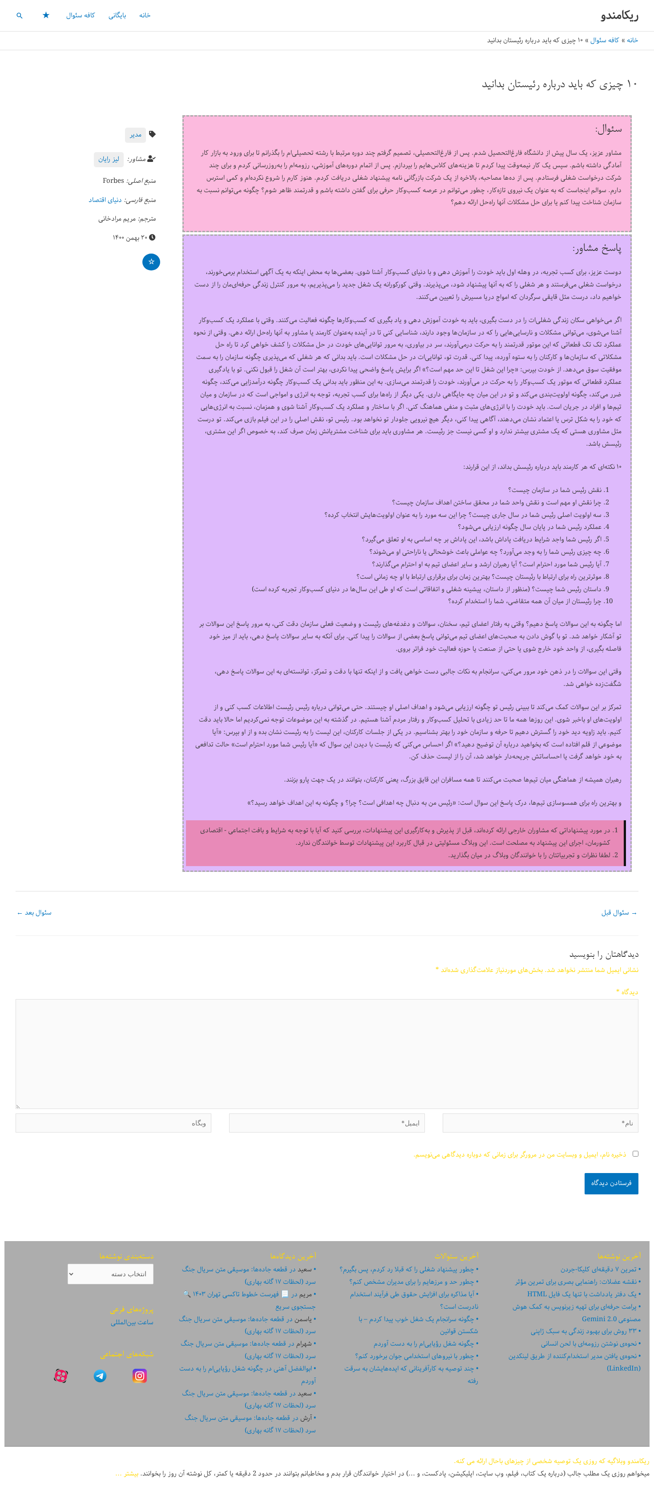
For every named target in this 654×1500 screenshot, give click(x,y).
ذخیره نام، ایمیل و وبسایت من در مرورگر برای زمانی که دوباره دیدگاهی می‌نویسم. (519, 1155)
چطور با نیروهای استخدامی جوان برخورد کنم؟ (414, 1356)
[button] (20, 16)
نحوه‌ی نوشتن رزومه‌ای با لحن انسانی (589, 1344)
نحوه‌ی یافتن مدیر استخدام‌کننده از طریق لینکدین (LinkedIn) (575, 1363)
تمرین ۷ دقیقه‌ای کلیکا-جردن (599, 1269)
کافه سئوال (80, 15)
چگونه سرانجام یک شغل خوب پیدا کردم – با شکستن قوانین (418, 1326)
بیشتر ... (126, 1474)
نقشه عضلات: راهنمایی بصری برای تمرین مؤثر (576, 1282)
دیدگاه (627, 992)
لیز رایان (108, 159)
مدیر (135, 135)
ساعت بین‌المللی (132, 1322)
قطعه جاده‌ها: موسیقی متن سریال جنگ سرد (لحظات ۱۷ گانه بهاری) (249, 1276)
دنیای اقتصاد (105, 200)
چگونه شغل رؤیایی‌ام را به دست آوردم (424, 1344)
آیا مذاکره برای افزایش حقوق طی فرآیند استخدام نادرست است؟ (414, 1301)
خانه (145, 15)
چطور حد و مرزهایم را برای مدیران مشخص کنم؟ (411, 1282)
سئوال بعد (34, 913)
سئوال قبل (620, 913)
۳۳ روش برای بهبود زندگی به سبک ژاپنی (584, 1331)
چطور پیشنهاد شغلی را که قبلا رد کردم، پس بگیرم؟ (406, 1269)
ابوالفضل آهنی (293, 1369)
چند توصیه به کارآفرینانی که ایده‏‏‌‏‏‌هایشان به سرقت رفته (411, 1375)
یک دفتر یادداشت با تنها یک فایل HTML (582, 1294)
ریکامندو (619, 15)
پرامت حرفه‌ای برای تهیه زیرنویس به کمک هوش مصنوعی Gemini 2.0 (577, 1313)
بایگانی (117, 15)
